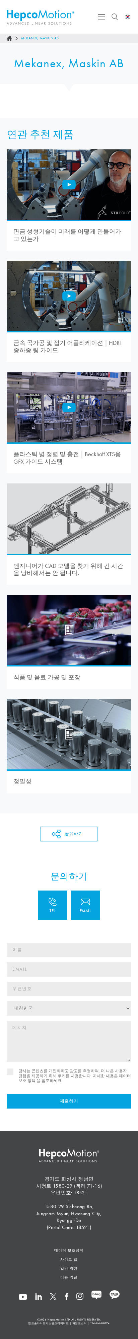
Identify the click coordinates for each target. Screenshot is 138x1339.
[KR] (127, 17)
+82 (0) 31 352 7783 (52, 905)
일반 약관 (69, 1268)
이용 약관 (69, 1277)
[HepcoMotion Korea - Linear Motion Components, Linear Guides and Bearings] (40, 17)
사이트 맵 (69, 1259)
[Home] (9, 38)
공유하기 (74, 833)
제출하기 (69, 1101)
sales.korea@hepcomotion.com (85, 905)
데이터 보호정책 (68, 1250)
